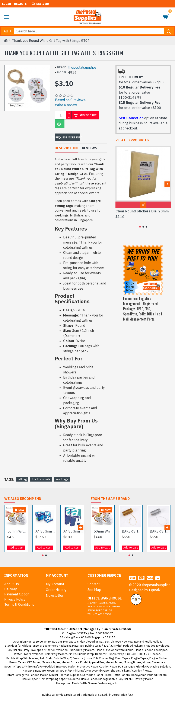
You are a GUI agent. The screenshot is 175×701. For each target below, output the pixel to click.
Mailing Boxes (70, 662)
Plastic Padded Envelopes (151, 650)
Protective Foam (87, 666)
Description (66, 148)
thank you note (41, 479)
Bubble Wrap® (94, 645)
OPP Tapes (34, 662)
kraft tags (62, 479)
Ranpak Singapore (34, 670)
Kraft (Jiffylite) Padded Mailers (123, 645)
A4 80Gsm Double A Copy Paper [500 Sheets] (73, 531)
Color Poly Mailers (56, 654)
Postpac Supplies (70, 675)
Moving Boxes (132, 662)
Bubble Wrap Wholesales (22, 658)
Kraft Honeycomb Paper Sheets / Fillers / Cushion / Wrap (115, 670)
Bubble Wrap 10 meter (91, 654)
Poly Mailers (14, 650)
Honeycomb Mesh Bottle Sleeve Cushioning (83, 683)
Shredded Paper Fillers (97, 675)
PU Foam (123, 666)
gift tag (22, 479)
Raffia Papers (121, 675)
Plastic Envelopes (56, 650)
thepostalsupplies (82, 67)
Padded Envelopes (157, 645)
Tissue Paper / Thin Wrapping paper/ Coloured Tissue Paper (59, 679)
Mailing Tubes (114, 662)
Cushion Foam (108, 666)
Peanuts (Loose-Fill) (85, 658)
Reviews (89, 148)
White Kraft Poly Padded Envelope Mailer (50, 666)
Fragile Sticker (158, 658)
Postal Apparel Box (92, 662)
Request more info (67, 137)
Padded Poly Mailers (81, 650)
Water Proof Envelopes (29, 654)
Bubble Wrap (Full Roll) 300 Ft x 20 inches (134, 654)
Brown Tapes (17, 662)
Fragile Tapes (139, 658)
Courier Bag (106, 658)
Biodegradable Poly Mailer (114, 679)
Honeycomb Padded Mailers (149, 675)
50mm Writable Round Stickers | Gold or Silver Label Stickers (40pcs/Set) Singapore (17, 531)
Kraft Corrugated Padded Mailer (27, 675)
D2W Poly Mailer (143, 679)
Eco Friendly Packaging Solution (150, 666)
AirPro (72, 654)
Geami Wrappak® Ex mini (62, 670)
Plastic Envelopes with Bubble (114, 650)
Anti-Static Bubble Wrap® (55, 658)
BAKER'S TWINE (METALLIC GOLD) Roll (131, 531)
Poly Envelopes (33, 650)
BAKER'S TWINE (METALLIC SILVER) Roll (159, 531)
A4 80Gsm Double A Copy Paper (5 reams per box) (45, 531)
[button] (119, 184)
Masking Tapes (51, 662)
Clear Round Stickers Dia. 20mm (142, 211)
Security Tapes (13, 666)
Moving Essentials (154, 662)
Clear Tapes (122, 658)
